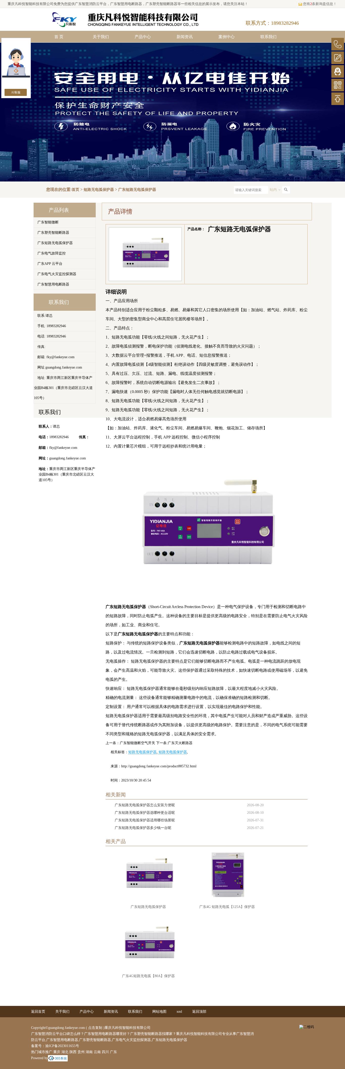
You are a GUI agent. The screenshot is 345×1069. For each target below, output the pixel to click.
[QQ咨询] (337, 71)
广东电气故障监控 (51, 253)
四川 (105, 1052)
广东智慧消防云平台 (91, 4)
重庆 (56, 1052)
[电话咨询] (337, 44)
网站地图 (159, 1011)
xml (179, 1011)
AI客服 (15, 92)
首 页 (58, 37)
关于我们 (101, 37)
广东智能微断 (48, 222)
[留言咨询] (337, 57)
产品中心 (143, 37)
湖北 (64, 1052)
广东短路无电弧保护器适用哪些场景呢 (145, 820)
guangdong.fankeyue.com (67, 458)
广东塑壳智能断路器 (53, 232)
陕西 (73, 1052)
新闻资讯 (185, 37)
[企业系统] (58, 1058)
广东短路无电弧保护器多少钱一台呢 (143, 828)
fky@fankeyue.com (63, 448)
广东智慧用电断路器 (53, 284)
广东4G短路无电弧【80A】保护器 (148, 976)
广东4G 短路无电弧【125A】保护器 (227, 907)
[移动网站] (337, 85)
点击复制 (95, 1028)
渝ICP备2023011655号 (62, 1046)
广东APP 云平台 (49, 264)
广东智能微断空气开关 (137, 743)
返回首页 (38, 1011)
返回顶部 (199, 1011)
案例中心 (226, 37)
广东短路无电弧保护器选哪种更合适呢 (145, 813)
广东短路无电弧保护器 (137, 190)
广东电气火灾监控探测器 (56, 274)
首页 (75, 190)
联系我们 (268, 37)
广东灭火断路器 (180, 743)
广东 (113, 1052)
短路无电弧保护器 (99, 190)
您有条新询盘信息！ (320, 4)
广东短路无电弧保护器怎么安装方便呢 (145, 805)
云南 (97, 1052)
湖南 (89, 1052)
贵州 (81, 1052)
